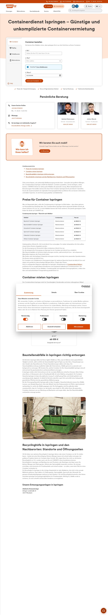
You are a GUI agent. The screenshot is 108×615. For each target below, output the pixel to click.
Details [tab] (54, 292)
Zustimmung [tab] (28, 292)
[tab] (14, 42)
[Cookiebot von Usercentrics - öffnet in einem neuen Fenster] (82, 286)
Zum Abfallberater (42, 67)
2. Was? (27, 58)
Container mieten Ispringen (34, 171)
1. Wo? (27, 50)
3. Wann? (28, 72)
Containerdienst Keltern (74, 264)
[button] (98, 6)
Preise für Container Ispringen (35, 168)
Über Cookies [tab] (79, 292)
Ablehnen (29, 326)
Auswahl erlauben (54, 326)
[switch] (44, 319)
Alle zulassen (78, 326)
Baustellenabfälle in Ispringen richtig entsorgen (40, 174)
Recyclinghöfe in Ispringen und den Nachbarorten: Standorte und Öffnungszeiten (50, 177)
